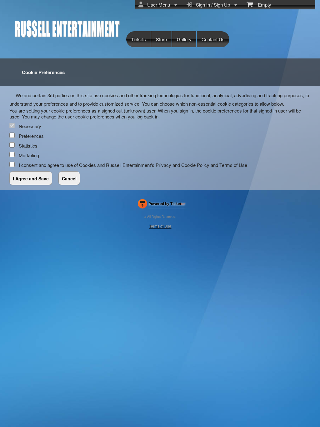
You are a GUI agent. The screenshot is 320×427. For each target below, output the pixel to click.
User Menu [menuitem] (157, 4)
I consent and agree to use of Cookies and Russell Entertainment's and (133, 165)
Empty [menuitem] (262, 4)
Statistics (28, 145)
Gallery (184, 39)
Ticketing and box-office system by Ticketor (161, 205)
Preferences (31, 136)
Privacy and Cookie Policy (182, 165)
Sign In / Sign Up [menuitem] (211, 4)
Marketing (29, 155)
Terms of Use (233, 165)
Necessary (30, 126)
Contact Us (213, 39)
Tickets (138, 39)
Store (161, 39)
